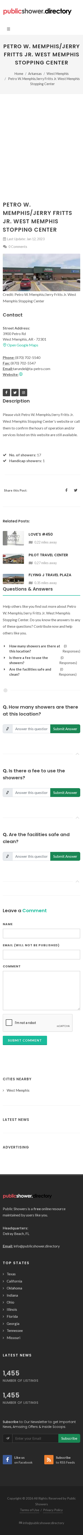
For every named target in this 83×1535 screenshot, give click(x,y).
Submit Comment (25, 1040)
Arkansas (35, 74)
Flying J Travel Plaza (50, 575)
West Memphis (58, 74)
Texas (11, 1274)
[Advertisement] (41, 156)
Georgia (13, 1323)
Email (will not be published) (31, 945)
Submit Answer (65, 728)
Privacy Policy (53, 1510)
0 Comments (17, 247)
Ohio (10, 1302)
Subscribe (69, 1438)
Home (19, 74)
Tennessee (15, 1330)
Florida (12, 1316)
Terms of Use (29, 1510)
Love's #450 (41, 534)
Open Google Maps (22, 345)
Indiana (12, 1295)
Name (8, 924)
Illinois (12, 1309)
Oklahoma (14, 1288)
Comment (12, 966)
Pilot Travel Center (48, 555)
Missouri (13, 1338)
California (14, 1281)
